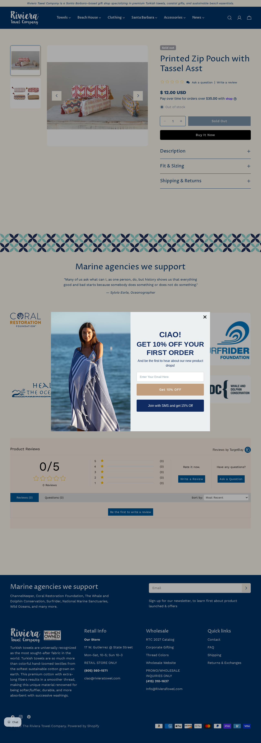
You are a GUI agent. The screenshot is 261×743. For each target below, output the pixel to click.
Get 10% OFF (170, 389)
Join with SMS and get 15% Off (170, 405)
